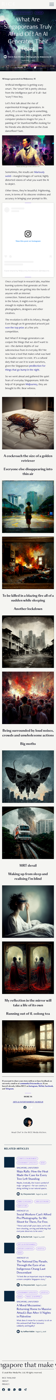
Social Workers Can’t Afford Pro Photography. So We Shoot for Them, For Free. (34, 1218)
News (43, 1163)
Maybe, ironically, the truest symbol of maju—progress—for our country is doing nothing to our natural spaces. (33, 1186)
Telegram (9, 1089)
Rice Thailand (9, 1378)
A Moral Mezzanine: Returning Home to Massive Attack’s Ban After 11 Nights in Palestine (34, 1311)
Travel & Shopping (33, 1297)
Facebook (49, 1086)
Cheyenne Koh (29, 1194)
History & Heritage (25, 1248)
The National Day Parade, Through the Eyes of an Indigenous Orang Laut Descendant (32, 1267)
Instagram (33, 1086)
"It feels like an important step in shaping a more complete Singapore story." (34, 1278)
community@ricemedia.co (31, 1083)
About (5, 1381)
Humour (39, 13)
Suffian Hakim (29, 1332)
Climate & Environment (27, 1158)
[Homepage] (8, 4)
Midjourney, (32, 384)
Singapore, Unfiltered (28, 1168)
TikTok (41, 1086)
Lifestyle (41, 1248)
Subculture (22, 1206)
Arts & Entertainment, (24, 1102)
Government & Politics (27, 1163)
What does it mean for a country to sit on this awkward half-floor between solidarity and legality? (34, 1323)
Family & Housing (25, 1201)
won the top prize (14, 328)
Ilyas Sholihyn (19, 57)
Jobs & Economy (42, 1201)
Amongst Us (23, 1211)
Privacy (6, 1384)
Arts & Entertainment (23, 13)
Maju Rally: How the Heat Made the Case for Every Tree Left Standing (32, 1175)
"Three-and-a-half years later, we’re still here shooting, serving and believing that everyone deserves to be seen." (34, 1229)
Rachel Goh (27, 1237)
